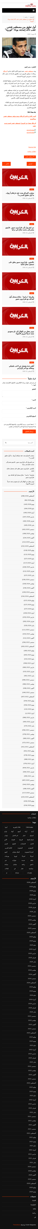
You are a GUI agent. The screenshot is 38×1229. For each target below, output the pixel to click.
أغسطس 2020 (29, 797)
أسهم (19, 831)
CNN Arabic (29, 827)
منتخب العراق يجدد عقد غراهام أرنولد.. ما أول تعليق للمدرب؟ (19, 194)
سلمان (15, 864)
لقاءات (7, 868)
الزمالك (5, 71)
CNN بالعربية (16, 827)
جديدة (23, 860)
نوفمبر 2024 (30, 584)
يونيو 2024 (31, 604)
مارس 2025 (30, 567)
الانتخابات (23, 844)
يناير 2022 (31, 726)
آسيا (6, 827)
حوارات (14, 860)
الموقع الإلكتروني (31, 416)
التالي (7, 164)
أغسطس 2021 (29, 747)
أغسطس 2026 (29, 496)
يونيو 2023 (31, 655)
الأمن (5, 840)
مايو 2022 (31, 709)
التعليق (34, 389)
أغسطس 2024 (29, 596)
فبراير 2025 (30, 571)
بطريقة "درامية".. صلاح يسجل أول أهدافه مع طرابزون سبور (21, 298)
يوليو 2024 (31, 600)
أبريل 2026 (30, 512)
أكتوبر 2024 (30, 588)
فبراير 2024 (30, 621)
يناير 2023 (31, 676)
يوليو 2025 (31, 550)
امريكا (31, 856)
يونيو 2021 (31, 755)
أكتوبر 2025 (30, 538)
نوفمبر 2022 (30, 684)
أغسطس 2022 (29, 696)
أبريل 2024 (30, 613)
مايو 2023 (31, 659)
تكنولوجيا (33, 1204)
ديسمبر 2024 (30, 579)
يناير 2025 (31, 575)
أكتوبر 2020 (30, 788)
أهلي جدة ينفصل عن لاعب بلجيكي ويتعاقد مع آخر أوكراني (21, 367)
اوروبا (15, 856)
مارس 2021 (30, 768)
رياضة (31, 189)
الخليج (14, 844)
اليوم (6, 852)
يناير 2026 (31, 525)
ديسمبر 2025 (30, 529)
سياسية (31, 868)
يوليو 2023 (31, 650)
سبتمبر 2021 (30, 742)
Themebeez (16, 1225)
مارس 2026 (30, 517)
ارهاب (6, 835)
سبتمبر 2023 (30, 642)
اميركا (23, 856)
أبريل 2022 (30, 713)
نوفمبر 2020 (30, 784)
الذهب (6, 844)
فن (15, 868)
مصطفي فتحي (28, 71)
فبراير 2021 (30, 772)
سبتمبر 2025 (30, 542)
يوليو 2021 (31, 751)
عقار (22, 868)
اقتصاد (13, 840)
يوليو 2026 (31, 500)
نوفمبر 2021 (30, 734)
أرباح (32, 831)
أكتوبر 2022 (30, 688)
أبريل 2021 (30, 763)
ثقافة (31, 860)
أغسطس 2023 (29, 646)
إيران (5, 831)
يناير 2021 (31, 776)
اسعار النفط (30, 840)
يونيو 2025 (31, 554)
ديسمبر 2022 (30, 680)
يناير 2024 (31, 625)
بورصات (7, 856)
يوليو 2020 (31, 801)
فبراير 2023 (30, 671)
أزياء (26, 831)
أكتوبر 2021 (30, 738)
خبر (6, 860)
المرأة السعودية (29, 852)
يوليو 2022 (31, 701)
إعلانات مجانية (31, 151)
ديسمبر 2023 (30, 630)
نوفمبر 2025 (30, 533)
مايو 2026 (31, 508)
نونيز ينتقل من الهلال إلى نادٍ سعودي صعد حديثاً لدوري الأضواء (21, 332)
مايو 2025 (31, 559)
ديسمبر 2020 (30, 780)
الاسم (34, 400)
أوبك (12, 831)
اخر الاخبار (15, 835)
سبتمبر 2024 (30, 592)
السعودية (20, 848)
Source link (32, 147)
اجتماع (32, 835)
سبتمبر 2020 (30, 793)
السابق (30, 164)
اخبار (24, 835)
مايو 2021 (31, 759)
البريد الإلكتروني (31, 408)
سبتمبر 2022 (30, 692)
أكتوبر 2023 (30, 638)
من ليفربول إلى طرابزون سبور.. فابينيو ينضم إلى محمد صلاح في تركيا (20, 228)
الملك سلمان (16, 852)
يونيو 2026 (31, 504)
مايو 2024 (31, 609)
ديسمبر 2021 (30, 730)
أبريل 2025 (30, 563)
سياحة (6, 864)
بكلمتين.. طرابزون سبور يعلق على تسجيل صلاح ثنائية (21, 263)
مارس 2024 (30, 617)
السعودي (30, 848)
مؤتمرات (29, 873)
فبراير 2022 (30, 722)
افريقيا (21, 840)
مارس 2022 (30, 717)
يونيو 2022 (31, 705)
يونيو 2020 (31, 805)
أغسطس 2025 (29, 546)
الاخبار (32, 844)
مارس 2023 (30, 667)
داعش (31, 864)
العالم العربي (8, 848)
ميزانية (17, 873)
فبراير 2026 (30, 521)
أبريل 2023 (30, 663)
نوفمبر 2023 (30, 634)
